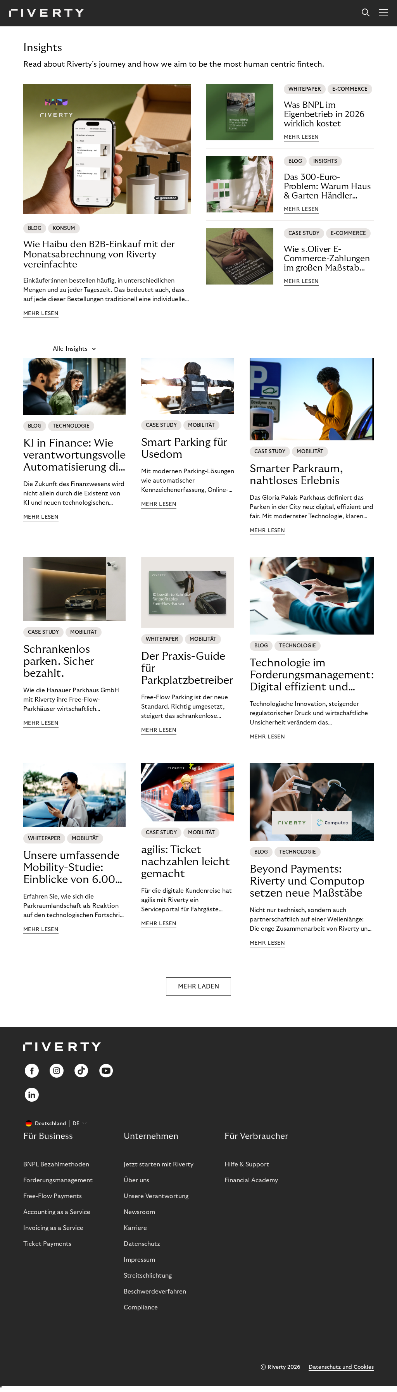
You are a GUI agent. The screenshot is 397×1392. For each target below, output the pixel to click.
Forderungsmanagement (58, 1180)
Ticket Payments (47, 1244)
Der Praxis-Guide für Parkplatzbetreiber (187, 668)
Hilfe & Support (246, 1164)
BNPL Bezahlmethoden (56, 1164)
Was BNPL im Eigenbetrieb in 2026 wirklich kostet (324, 114)
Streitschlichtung (148, 1276)
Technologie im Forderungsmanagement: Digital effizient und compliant (312, 675)
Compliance (141, 1307)
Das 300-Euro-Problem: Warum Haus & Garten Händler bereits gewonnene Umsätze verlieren (327, 186)
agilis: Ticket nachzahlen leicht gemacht (185, 862)
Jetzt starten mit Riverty (158, 1164)
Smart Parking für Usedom (184, 448)
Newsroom (139, 1212)
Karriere (135, 1228)
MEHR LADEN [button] (198, 986)
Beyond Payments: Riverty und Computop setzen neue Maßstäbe (307, 881)
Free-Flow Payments (52, 1196)
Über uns (136, 1180)
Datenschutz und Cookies (341, 1367)
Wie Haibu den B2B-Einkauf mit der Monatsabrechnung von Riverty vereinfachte (99, 254)
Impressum (139, 1260)
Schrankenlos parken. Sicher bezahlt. (58, 661)
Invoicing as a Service (53, 1228)
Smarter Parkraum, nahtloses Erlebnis (296, 474)
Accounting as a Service (56, 1212)
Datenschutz (142, 1244)
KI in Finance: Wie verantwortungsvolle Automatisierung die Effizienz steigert (74, 455)
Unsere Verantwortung (156, 1196)
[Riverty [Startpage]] (46, 13)
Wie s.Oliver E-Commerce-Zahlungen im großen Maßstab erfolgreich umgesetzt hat (327, 259)
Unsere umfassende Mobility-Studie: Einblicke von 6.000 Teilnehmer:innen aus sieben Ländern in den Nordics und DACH (72, 868)
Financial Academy (251, 1180)
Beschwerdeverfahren (155, 1292)
